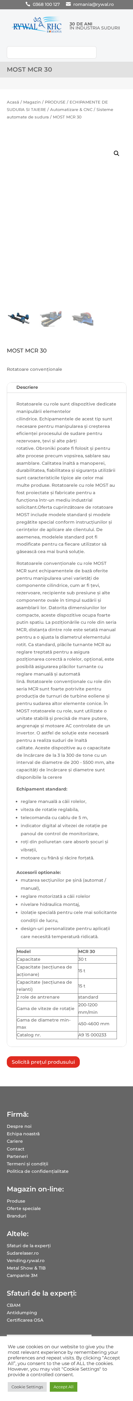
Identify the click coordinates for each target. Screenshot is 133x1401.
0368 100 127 (46, 4)
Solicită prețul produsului (43, 1062)
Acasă (13, 102)
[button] (116, 153)
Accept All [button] (64, 1386)
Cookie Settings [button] (27, 1386)
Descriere (27, 387)
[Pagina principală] (37, 32)
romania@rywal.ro (93, 4)
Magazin (32, 102)
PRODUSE (55, 102)
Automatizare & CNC (71, 109)
